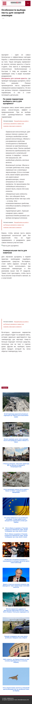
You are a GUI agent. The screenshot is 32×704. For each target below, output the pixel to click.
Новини (4, 387)
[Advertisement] (16, 37)
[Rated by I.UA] (26, 701)
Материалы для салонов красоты (14, 78)
